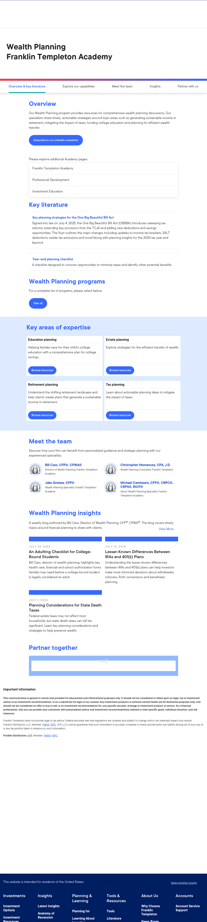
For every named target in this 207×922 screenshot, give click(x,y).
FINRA (45, 725)
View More (166, 529)
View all (38, 303)
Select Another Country (184, 883)
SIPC (53, 725)
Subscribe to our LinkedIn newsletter (56, 140)
